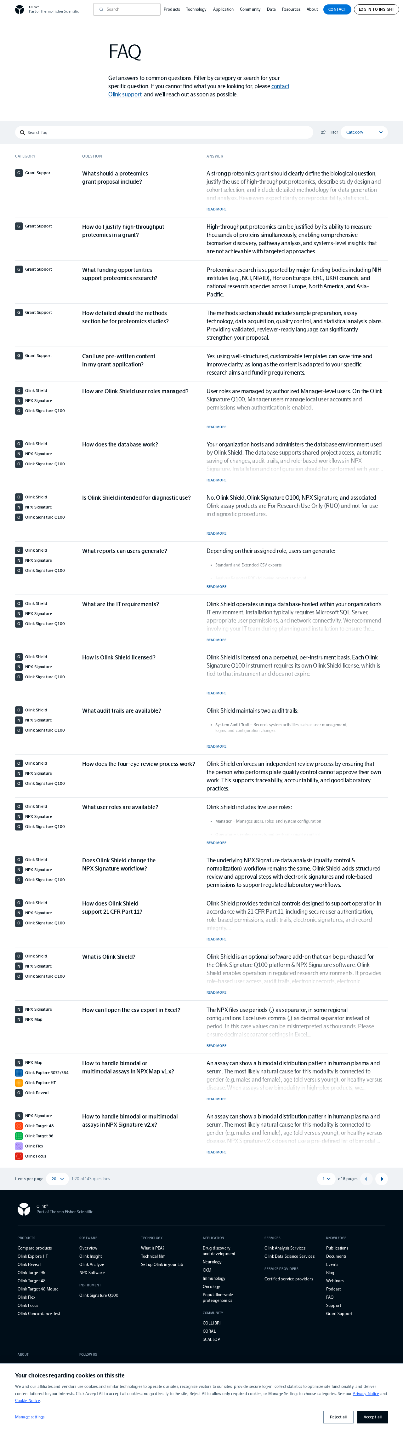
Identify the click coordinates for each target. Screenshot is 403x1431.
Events (332, 1264)
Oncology (211, 1286)
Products (172, 9)
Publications (337, 1248)
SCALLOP (211, 1339)
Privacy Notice (366, 1393)
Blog (330, 1272)
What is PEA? (152, 1248)
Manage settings (29, 1417)
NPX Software (92, 1272)
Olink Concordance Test (39, 1313)
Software (88, 1238)
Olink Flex (26, 1297)
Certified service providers (288, 1279)
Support (333, 1305)
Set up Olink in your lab (162, 1264)
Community (250, 9)
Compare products (35, 1248)
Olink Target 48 (32, 1281)
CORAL (209, 1331)
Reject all (338, 1417)
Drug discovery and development (219, 1250)
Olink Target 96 (31, 1272)
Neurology (212, 1262)
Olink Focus (28, 1305)
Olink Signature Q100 (98, 1295)
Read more (216, 209)
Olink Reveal (29, 1264)
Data (271, 9)
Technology (196, 9)
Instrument (90, 1285)
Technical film (153, 1256)
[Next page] (381, 1179)
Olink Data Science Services (289, 1256)
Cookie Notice (27, 1400)
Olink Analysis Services (284, 1248)
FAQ (330, 1297)
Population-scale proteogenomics (218, 1297)
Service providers (281, 1269)
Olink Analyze (91, 1264)
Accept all (373, 1417)
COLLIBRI (212, 1323)
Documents (336, 1256)
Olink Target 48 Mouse (38, 1289)
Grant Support (339, 1313)
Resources (291, 9)
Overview (88, 1248)
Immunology (214, 1278)
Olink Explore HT (33, 1256)
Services (272, 1238)
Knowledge (336, 1238)
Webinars (334, 1281)
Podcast (333, 1289)
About (312, 9)
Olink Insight (90, 1256)
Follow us (88, 1355)
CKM (207, 1270)
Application (223, 9)
